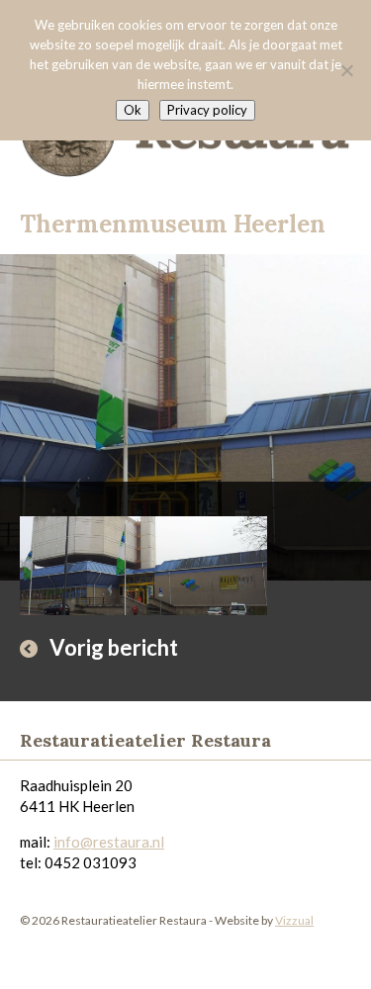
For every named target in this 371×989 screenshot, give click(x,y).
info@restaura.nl (108, 842)
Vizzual (294, 920)
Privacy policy (207, 110)
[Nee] (346, 70)
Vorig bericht (113, 647)
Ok (132, 110)
